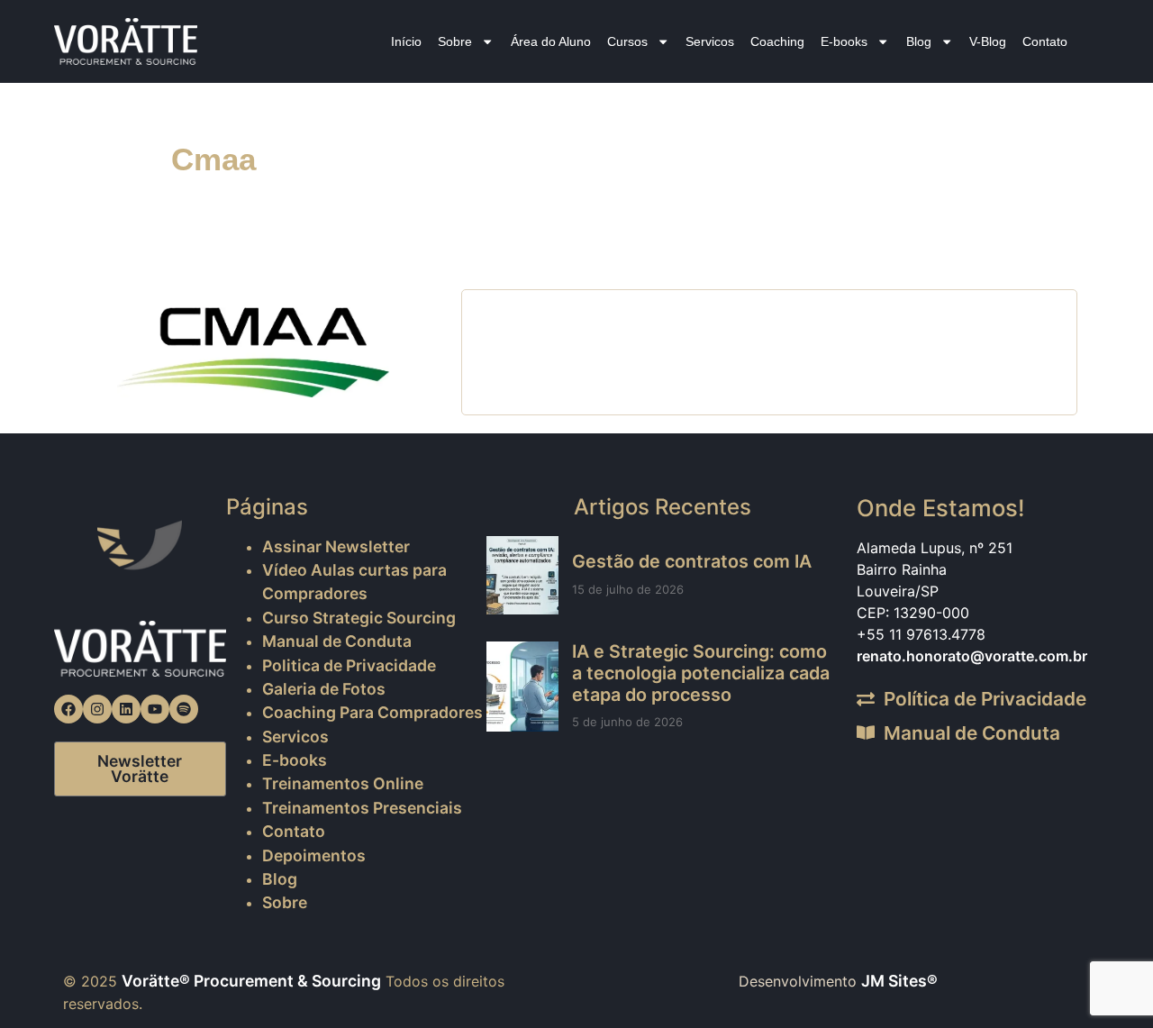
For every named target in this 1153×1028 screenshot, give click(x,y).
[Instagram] (97, 709)
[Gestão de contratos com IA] (522, 575)
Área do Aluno (551, 41)
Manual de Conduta (337, 641)
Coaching (777, 41)
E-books (844, 41)
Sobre (455, 41)
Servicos (709, 41)
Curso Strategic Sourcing (359, 617)
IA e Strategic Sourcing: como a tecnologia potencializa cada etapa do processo (701, 673)
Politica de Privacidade (349, 665)
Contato (1044, 41)
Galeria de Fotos (324, 688)
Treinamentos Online (342, 783)
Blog (918, 41)
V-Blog (987, 41)
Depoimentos (314, 855)
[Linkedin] (126, 709)
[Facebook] (68, 709)
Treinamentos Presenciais (362, 807)
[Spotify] (183, 709)
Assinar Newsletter (336, 546)
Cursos (627, 41)
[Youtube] (155, 709)
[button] (1101, 976)
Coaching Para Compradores (372, 712)
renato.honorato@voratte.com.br (972, 656)
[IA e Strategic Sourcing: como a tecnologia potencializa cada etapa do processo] (522, 686)
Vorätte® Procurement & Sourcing (251, 980)
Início (406, 41)
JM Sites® (899, 980)
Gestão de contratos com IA (692, 561)
